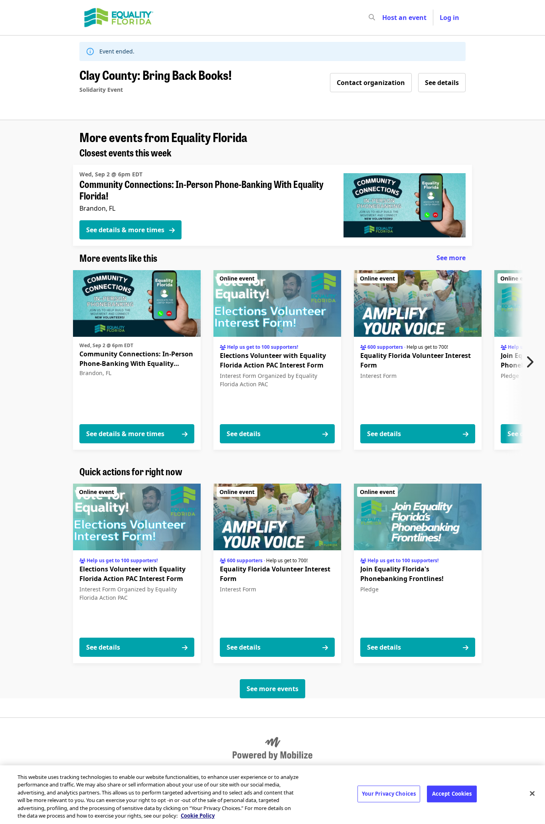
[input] (386, 17)
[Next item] (532, 362)
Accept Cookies (452, 793)
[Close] (532, 793)
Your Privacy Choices (389, 793)
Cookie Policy (198, 815)
